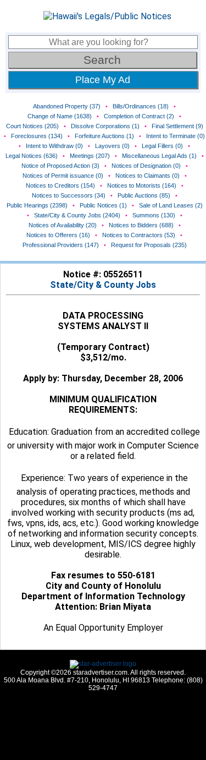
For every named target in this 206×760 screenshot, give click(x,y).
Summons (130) (153, 215)
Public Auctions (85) (144, 195)
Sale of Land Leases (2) (171, 205)
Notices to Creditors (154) (60, 185)
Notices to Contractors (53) (138, 235)
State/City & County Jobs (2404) (77, 215)
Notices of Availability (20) (63, 225)
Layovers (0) (112, 146)
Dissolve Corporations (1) (105, 126)
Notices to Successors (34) (68, 195)
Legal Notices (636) (31, 155)
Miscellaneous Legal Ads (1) (159, 155)
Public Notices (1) (103, 205)
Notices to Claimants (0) (147, 175)
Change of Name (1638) (59, 116)
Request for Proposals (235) (149, 245)
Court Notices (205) (32, 126)
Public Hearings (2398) (37, 205)
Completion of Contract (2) (139, 116)
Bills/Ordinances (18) (141, 106)
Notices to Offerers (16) (58, 235)
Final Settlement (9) (177, 126)
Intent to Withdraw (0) (54, 146)
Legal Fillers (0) (162, 146)
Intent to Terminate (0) (175, 136)
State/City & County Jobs (103, 285)
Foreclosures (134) (37, 136)
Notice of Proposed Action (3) (60, 165)
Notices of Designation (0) (146, 165)
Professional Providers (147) (61, 245)
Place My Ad (102, 79)
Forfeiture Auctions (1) (104, 136)
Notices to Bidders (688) (141, 225)
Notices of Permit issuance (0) (63, 175)
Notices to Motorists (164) (141, 185)
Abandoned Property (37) (67, 106)
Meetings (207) (90, 155)
